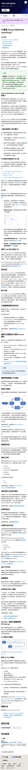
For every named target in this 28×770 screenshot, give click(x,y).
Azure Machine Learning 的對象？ (10, 39)
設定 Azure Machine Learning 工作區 (13, 713)
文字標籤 (13, 246)
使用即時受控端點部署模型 (11, 616)
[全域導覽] (1, 15)
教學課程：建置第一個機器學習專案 (13, 715)
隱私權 (2, 766)
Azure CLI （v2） (8, 175)
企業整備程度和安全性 (7, 45)
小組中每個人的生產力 (7, 41)
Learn (2, 25)
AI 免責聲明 (3, 764)
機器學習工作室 (5, 193)
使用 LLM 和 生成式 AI (7, 43)
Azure (7, 25)
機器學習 (12, 25)
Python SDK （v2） (9, 173)
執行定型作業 (7, 717)
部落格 (14, 764)
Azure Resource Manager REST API (13, 177)
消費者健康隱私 (10, 766)
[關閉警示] (26, 2)
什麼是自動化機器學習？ (19, 506)
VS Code (19, 205)
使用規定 (19, 766)
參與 (20, 764)
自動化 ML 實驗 (17, 240)
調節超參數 (15, 522)
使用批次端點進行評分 (9, 618)
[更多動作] (25, 25)
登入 (26, 15)
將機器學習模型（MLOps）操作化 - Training (11, 742)
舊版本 (9, 764)
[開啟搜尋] (22, 15)
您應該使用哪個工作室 (15, 266)
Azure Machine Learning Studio (12, 171)
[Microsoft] (14, 16)
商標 (2, 768)
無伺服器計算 (22, 138)
